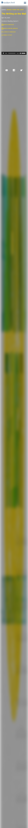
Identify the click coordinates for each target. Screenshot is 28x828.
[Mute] (20, 53)
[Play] (3, 53)
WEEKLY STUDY (7, 35)
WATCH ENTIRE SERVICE (11, 28)
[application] (14, 53)
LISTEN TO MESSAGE (10, 32)
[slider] (24, 53)
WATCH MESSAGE (9, 24)
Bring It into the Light (15, 9)
